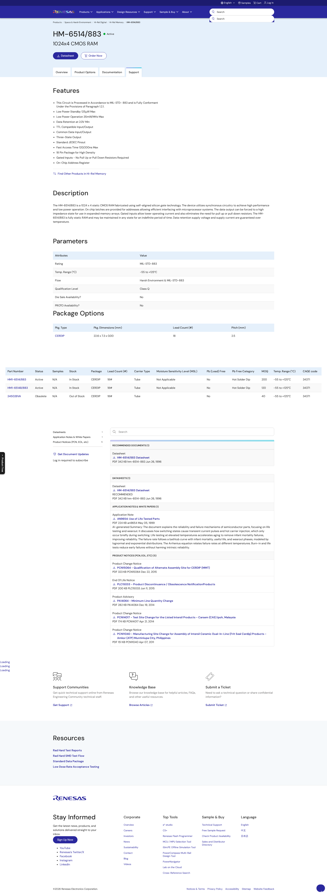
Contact (128, 852)
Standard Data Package (68, 761)
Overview (129, 824)
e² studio (168, 824)
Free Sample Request (213, 830)
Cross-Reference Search (176, 872)
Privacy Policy (215, 888)
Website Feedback (264, 888)
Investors (129, 836)
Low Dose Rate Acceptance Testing (76, 767)
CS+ (165, 830)
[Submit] (213, 18)
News (127, 841)
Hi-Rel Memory (117, 22)
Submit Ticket (215, 705)
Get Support (61, 705)
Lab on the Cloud (172, 867)
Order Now (95, 55)
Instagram (66, 860)
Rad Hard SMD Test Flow (68, 756)
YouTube (65, 848)
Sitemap (246, 888)
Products (57, 22)
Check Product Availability (216, 836)
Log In (270, 2)
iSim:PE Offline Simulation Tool (179, 847)
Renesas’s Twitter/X (72, 852)
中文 (243, 830)
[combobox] (241, 18)
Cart (258, 3)
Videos (127, 864)
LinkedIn (65, 864)
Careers (128, 830)
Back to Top (323, 891)
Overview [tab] (62, 72)
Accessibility (232, 888)
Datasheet (67, 55)
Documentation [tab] (112, 72)
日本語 (244, 836)
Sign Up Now (65, 839)
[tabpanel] (163, 728)
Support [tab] (134, 72)
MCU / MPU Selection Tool (177, 841)
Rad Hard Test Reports (67, 750)
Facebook (66, 856)
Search (241, 12)
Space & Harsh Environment (78, 22)
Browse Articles (139, 705)
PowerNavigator (171, 861)
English (245, 824)
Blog (126, 858)
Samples (246, 3)
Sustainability (131, 847)
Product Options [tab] (85, 72)
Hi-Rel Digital (100, 22)
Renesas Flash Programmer (177, 836)
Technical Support (212, 824)
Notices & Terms (196, 888)
